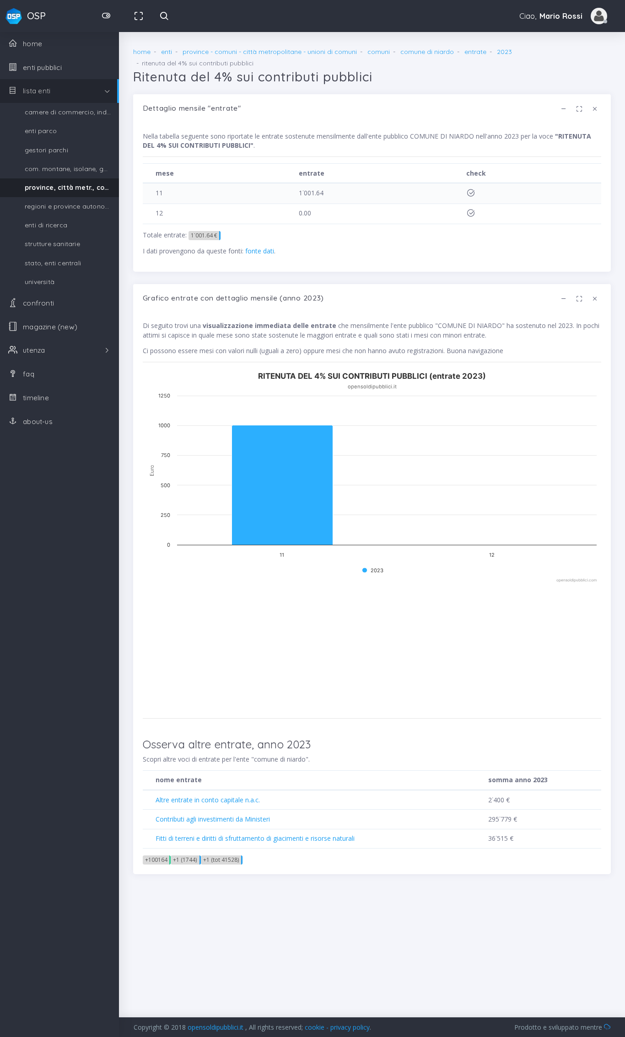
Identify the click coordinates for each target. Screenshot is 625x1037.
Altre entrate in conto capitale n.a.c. (208, 799)
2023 (504, 52)
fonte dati (259, 251)
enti (166, 52)
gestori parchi (46, 150)
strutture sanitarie (52, 244)
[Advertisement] (372, 648)
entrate (475, 52)
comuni (378, 52)
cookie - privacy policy (337, 1027)
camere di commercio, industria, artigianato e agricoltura (72, 112)
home (142, 52)
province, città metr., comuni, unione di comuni (72, 187)
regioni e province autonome (69, 206)
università (39, 282)
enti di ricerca (46, 225)
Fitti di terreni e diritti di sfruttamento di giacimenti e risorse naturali (255, 838)
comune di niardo (427, 52)
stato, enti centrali (53, 263)
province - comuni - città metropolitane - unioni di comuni (270, 52)
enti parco (41, 131)
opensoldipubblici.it (216, 1027)
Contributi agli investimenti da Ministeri (213, 819)
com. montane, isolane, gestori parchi (72, 169)
